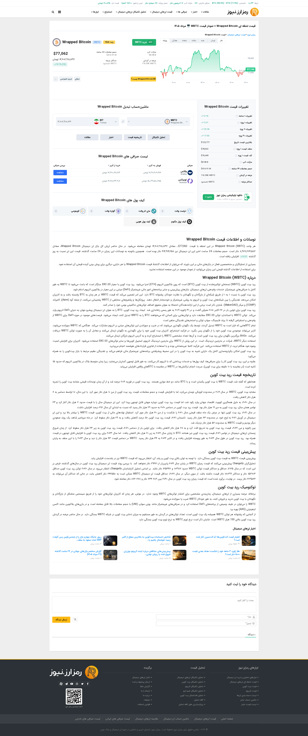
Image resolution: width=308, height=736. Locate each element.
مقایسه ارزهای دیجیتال (146, 719)
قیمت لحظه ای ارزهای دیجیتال (243, 682)
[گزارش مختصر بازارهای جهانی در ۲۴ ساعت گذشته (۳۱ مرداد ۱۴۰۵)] (110, 555)
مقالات (206, 12)
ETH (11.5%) (232, 3)
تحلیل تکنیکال (158, 137)
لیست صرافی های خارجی (87, 719)
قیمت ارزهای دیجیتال (162, 12)
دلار (221, 40)
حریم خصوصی (66, 78)
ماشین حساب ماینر (248, 700)
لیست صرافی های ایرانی (118, 719)
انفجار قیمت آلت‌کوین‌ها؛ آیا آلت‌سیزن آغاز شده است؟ (218, 538)
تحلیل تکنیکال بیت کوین (192, 682)
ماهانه (184, 40)
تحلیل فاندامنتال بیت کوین (191, 695)
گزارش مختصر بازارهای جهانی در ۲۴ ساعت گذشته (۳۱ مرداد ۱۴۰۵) (78, 553)
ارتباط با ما (145, 691)
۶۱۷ (196, 3)
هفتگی (174, 40)
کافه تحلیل (198, 700)
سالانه (194, 40)
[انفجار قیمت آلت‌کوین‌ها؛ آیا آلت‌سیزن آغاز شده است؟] (249, 541)
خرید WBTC (144, 67)
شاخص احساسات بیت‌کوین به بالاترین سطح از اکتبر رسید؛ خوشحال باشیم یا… (146, 538)
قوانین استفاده (144, 704)
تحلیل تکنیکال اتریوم (194, 686)
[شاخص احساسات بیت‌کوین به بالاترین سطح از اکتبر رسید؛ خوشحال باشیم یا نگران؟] (179, 541)
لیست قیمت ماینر (249, 704)
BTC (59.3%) (218, 3)
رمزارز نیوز (252, 34)
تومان (213, 40)
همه (202, 40)
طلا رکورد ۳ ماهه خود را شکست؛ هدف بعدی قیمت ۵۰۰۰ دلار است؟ (216, 553)
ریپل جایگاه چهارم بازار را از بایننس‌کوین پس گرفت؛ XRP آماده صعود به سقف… (77, 538)
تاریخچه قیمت (135, 137)
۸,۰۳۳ (250, 3)
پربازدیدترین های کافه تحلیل (191, 704)
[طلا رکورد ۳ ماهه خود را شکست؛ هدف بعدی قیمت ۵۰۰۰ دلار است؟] (249, 555)
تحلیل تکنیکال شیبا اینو (193, 691)
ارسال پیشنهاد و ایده (141, 682)
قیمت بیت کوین (250, 686)
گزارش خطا (145, 686)
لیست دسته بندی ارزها (247, 695)
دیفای (77, 78)
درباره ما (146, 695)
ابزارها (96, 12)
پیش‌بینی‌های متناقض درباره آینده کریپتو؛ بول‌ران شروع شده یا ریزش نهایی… (147, 553)
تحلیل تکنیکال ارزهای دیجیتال (132, 12)
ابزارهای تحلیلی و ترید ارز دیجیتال (242, 677)
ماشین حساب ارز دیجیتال (176, 719)
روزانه (165, 40)
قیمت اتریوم (251, 691)
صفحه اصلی (227, 719)
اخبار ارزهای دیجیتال (141, 677)
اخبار (195, 12)
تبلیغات (147, 700)
